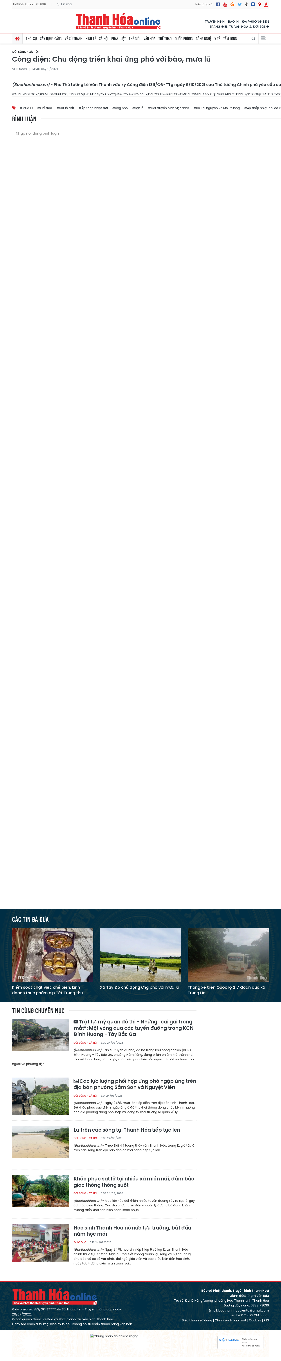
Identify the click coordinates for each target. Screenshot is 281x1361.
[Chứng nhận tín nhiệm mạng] (114, 1336)
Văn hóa (149, 38)
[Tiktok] (246, 4)
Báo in (233, 21)
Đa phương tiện (255, 21)
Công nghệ (203, 38)
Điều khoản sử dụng (197, 1320)
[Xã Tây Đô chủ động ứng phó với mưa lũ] (140, 955)
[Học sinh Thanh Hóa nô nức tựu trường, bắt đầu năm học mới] (40, 1243)
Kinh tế (91, 38)
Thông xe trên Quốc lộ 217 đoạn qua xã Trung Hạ (226, 990)
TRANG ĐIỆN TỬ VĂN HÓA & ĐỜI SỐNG (239, 26)
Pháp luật (118, 38)
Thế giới (134, 38)
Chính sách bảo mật (230, 1320)
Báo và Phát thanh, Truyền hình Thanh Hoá (55, 1296)
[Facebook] (218, 4)
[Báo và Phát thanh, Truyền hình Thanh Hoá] (118, 21)
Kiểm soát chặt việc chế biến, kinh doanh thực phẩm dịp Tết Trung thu (47, 990)
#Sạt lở (138, 108)
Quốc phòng (184, 38)
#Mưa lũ (26, 108)
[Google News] (232, 4)
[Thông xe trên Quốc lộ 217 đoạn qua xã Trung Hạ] (228, 955)
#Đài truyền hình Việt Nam (168, 108)
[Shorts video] (266, 4)
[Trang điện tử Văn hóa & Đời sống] (253, 4)
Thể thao (165, 38)
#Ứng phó (120, 108)
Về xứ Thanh (74, 38)
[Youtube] (225, 4)
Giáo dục (80, 1242)
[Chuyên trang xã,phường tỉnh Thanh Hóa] (259, 4)
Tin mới (66, 4)
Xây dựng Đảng (51, 38)
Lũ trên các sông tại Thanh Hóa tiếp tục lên (127, 1130)
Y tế (217, 38)
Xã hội (103, 38)
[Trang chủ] (17, 38)
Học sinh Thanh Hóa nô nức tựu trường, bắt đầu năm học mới (132, 1231)
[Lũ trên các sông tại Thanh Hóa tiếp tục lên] (40, 1145)
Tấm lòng (230, 38)
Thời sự (31, 38)
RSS (266, 1320)
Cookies (255, 1320)
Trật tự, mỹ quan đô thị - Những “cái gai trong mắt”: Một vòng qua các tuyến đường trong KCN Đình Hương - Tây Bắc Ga (134, 1028)
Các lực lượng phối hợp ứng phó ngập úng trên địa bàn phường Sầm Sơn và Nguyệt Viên (135, 1084)
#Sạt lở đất (65, 108)
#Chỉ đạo (44, 108)
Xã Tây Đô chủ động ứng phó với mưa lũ (139, 987)
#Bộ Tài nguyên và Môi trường (216, 108)
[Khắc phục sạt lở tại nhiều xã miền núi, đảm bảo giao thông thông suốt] (40, 1194)
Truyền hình (215, 21)
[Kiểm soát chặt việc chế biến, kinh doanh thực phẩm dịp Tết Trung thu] (52, 955)
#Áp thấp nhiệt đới (93, 108)
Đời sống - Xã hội (25, 52)
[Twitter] (240, 4)
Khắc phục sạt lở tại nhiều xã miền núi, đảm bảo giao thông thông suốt (134, 1182)
